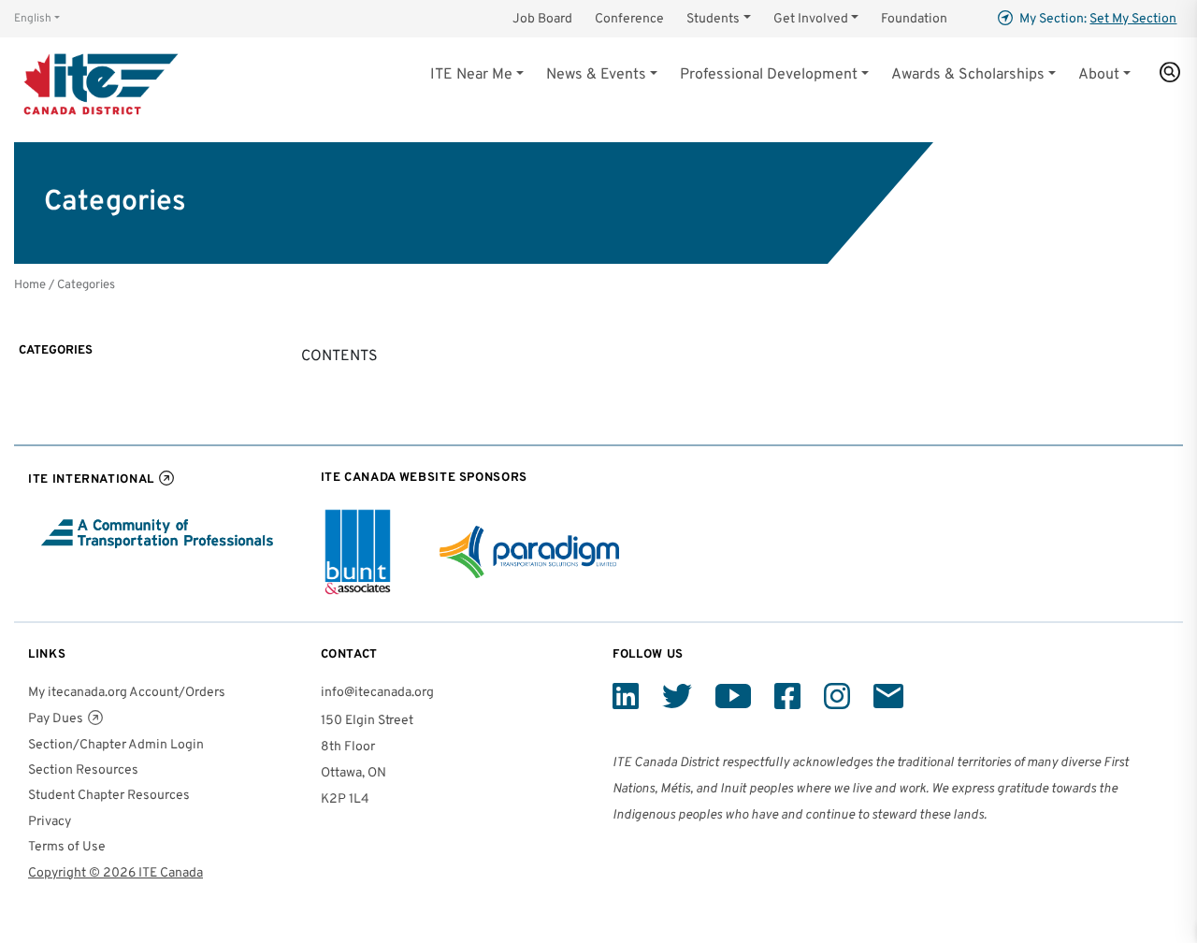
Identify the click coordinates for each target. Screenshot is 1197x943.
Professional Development (769, 74)
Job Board (542, 19)
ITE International (91, 479)
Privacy (49, 822)
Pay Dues (55, 719)
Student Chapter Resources (109, 796)
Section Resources (83, 770)
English (32, 18)
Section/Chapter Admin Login (116, 745)
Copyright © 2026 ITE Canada (115, 873)
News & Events (596, 74)
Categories (56, 350)
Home (30, 285)
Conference (629, 19)
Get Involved (810, 19)
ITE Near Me (471, 74)
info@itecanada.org (377, 693)
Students (713, 19)
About (1098, 74)
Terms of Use (67, 847)
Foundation (914, 19)
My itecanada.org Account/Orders (126, 693)
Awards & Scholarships (968, 74)
